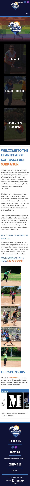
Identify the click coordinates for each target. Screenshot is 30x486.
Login (15, 483)
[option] (15, 400)
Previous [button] (4, 400)
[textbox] (15, 258)
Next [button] (26, 400)
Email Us (14, 470)
